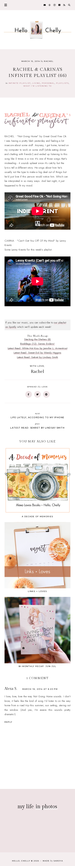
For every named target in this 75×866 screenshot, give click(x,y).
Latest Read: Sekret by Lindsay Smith (37, 357)
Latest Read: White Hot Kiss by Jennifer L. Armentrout (37, 348)
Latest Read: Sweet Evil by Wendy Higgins (37, 353)
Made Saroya (53, 861)
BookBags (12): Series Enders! (37, 344)
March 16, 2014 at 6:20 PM (40, 689)
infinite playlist (19, 83)
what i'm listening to (37, 86)
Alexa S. (11, 689)
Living (36, 83)
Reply (8, 722)
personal (48, 83)
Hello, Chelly (21, 861)
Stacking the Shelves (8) (37, 339)
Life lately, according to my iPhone (37, 415)
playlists (62, 83)
